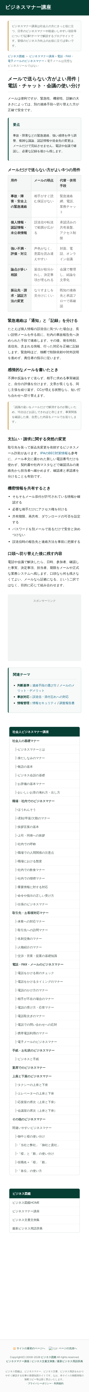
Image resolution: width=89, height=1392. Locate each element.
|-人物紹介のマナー (27, 947)
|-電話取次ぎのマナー (28, 1016)
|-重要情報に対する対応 (30, 887)
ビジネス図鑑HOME (25, 1202)
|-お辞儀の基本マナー (28, 784)
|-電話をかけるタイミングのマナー (37, 981)
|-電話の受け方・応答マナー (33, 1007)
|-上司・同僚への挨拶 (28, 835)
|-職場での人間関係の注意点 (33, 852)
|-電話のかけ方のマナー (30, 990)
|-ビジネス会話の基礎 (28, 775)
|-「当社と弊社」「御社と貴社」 (36, 1145)
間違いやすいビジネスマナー (32, 1128)
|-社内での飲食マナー (28, 870)
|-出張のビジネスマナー (30, 904)
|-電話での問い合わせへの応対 (34, 1024)
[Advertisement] (44, 630)
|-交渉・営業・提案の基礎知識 (34, 956)
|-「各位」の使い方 (27, 1171)
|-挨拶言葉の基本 (25, 827)
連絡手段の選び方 (44, 685)
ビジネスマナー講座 (28, 7)
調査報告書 (67, 703)
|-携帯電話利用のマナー (30, 1033)
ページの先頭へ (68, 1348)
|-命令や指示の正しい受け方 (33, 895)
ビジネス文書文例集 (26, 1220)
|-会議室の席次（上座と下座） (34, 1110)
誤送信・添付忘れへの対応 (50, 696)
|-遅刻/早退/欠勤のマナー (31, 818)
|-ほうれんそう (24, 809)
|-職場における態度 (27, 861)
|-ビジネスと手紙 (25, 1059)
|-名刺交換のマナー (27, 938)
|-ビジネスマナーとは (28, 749)
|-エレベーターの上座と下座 (33, 1093)
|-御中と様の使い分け (28, 1136)
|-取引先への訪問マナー (30, 930)
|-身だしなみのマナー (28, 758)
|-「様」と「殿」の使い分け (33, 1153)
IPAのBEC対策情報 (54, 453)
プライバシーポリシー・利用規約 (46, 1383)
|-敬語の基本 (22, 766)
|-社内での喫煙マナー (28, 878)
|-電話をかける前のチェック (33, 973)
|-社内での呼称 (24, 844)
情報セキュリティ (44, 703)
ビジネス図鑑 (16, 56)
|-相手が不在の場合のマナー (33, 999)
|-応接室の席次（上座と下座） (34, 1102)
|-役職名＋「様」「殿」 (30, 1162)
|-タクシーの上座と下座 (30, 1085)
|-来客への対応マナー (28, 921)
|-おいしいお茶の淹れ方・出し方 (36, 792)
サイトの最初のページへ (31, 1348)
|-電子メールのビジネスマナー (34, 1042)
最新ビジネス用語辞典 (27, 1228)
